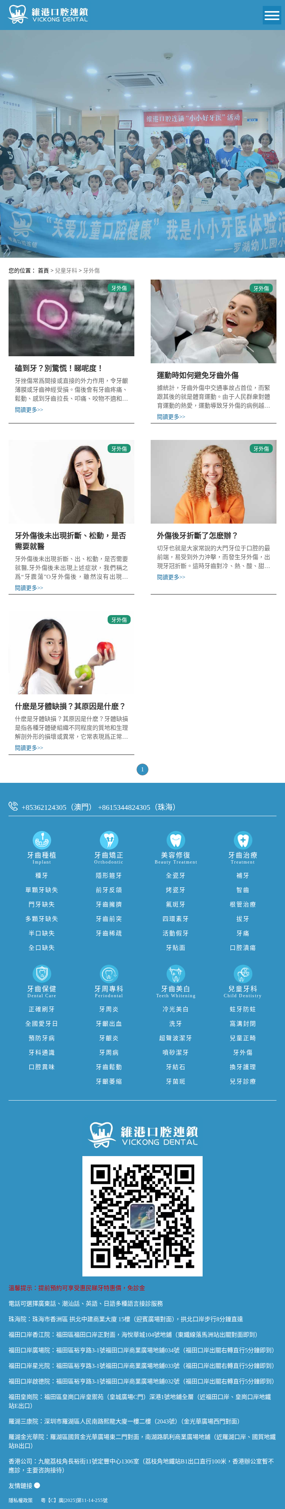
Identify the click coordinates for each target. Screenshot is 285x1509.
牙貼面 (176, 948)
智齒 (243, 890)
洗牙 (176, 1024)
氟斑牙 (176, 904)
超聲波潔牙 (176, 1038)
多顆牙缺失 (42, 919)
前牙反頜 (109, 890)
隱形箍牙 (109, 875)
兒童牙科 (66, 271)
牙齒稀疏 (109, 933)
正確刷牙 (42, 1009)
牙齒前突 (109, 919)
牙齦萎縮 (109, 1081)
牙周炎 (109, 1009)
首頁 (43, 271)
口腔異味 (42, 1067)
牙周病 (109, 1052)
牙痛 (243, 933)
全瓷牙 (176, 875)
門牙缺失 (42, 904)
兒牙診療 (243, 1081)
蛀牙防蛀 (243, 1009)
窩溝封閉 (243, 1024)
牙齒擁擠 (109, 904)
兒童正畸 (243, 1038)
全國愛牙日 (42, 1024)
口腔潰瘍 (243, 948)
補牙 (243, 875)
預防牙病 (42, 1038)
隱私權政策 (21, 1500)
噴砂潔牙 (176, 1052)
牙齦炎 (109, 1038)
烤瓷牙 (176, 890)
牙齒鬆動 (109, 1067)
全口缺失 (42, 948)
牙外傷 (91, 271)
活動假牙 (176, 933)
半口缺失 (42, 933)
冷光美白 (176, 1009)
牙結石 (176, 1067)
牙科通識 (42, 1052)
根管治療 (243, 904)
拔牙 (243, 919)
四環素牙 (176, 919)
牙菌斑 (176, 1081)
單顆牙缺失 (42, 890)
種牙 (42, 875)
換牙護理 (243, 1067)
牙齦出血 (109, 1024)
